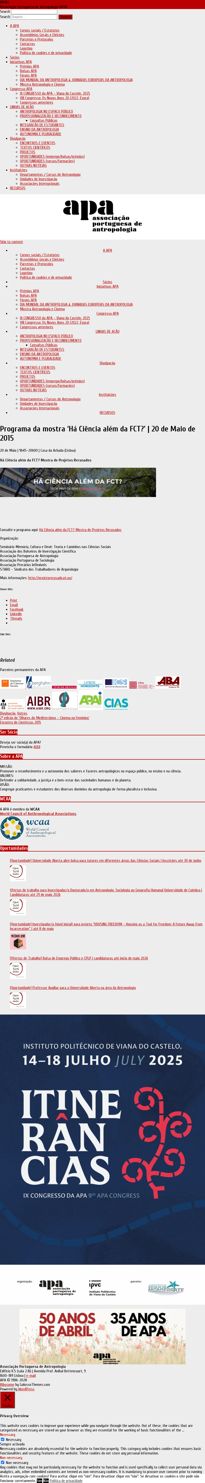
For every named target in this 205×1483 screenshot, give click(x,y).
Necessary (13, 1439)
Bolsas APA (28, 71)
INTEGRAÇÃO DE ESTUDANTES (42, 125)
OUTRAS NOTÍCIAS (33, 165)
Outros (22, 713)
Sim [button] (39, 1480)
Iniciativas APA (21, 62)
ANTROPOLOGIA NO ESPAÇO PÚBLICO (46, 111)
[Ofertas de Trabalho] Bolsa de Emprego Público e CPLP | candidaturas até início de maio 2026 (79, 958)
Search (5, 11)
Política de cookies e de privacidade (46, 53)
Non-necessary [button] (11, 1457)
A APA (14, 26)
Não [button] (46, 1480)
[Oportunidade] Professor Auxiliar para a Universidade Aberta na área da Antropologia (73, 987)
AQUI (37, 747)
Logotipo (26, 48)
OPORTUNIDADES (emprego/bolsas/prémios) (52, 156)
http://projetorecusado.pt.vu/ (50, 578)
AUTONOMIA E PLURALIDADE (40, 134)
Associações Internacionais (40, 183)
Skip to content (11, 242)
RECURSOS (18, 188)
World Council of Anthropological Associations (38, 813)
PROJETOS (27, 152)
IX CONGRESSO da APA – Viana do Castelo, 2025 (55, 93)
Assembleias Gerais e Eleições (42, 35)
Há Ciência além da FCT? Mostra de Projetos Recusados (80, 530)
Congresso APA (21, 89)
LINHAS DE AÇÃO (22, 107)
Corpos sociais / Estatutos (40, 30)
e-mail (31, 1375)
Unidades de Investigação (38, 179)
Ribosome (7, 1384)
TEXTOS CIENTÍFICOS (35, 147)
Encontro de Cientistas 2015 (20, 722)
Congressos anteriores (36, 102)
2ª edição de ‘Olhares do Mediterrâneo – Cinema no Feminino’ (45, 718)
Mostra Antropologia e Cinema (42, 84)
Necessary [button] (7, 1434)
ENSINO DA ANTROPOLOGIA (39, 129)
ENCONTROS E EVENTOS (37, 143)
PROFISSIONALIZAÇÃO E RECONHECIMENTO (51, 116)
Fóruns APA (28, 75)
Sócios (15, 57)
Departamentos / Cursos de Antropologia (50, 174)
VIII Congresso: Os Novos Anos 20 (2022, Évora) (54, 98)
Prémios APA (29, 66)
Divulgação (18, 138)
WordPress (25, 1389)
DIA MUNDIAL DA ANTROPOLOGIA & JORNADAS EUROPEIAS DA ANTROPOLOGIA (76, 80)
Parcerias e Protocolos (36, 39)
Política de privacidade (66, 1480)
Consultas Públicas (44, 120)
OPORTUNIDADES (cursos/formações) (47, 161)
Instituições (18, 170)
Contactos (27, 44)
